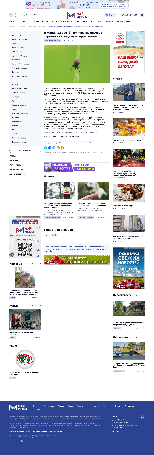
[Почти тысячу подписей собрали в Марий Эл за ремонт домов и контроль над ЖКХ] (129, 92)
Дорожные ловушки (20, 142)
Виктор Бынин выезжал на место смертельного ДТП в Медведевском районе (129, 324)
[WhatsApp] (58, 147)
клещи (47, 143)
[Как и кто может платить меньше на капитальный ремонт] (129, 223)
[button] (39, 264)
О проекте (129, 406)
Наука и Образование (20, 64)
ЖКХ (13, 80)
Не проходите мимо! (20, 88)
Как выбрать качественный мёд (127, 140)
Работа (54, 21)
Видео (45, 21)
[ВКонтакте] (49, 147)
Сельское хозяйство (20, 113)
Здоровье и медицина (20, 56)
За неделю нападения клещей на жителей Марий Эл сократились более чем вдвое (58, 206)
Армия (14, 43)
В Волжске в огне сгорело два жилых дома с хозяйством (126, 366)
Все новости (17, 35)
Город (12, 337)
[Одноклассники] (62, 147)
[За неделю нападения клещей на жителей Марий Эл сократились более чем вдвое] (59, 190)
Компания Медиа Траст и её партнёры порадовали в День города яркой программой (125, 173)
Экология (15, 117)
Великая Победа (18, 93)
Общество (16, 60)
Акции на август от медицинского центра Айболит (24, 373)
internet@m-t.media (121, 423)
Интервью (14, 160)
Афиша (13, 305)
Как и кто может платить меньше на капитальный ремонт (128, 238)
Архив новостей (17, 174)
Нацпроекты (17, 121)
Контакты (116, 416)
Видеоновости (16, 169)
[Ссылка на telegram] (15, 15)
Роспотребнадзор (77, 143)
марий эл (90, 143)
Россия (14, 109)
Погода (15, 84)
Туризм (14, 134)
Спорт (14, 101)
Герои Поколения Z (19, 39)
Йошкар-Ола (17, 52)
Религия (15, 126)
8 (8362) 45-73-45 (120, 420)
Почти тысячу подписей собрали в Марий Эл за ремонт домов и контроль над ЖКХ (128, 107)
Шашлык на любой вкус (123, 206)
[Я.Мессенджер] (45, 147)
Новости (12, 21)
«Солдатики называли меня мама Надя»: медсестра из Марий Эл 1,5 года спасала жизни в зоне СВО (24, 292)
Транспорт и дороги (20, 68)
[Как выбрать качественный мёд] (129, 127)
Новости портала (19, 105)
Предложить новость (25, 150)
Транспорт (107, 406)
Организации (48, 406)
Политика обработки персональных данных (28, 431)
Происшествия (18, 47)
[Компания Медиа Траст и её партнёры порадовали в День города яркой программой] (129, 157)
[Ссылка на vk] (11, 15)
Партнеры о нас (56, 431)
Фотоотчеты (15, 165)
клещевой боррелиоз (60, 143)
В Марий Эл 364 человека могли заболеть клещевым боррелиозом (92, 205)
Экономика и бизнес (20, 76)
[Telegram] (54, 147)
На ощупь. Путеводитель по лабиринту (21, 333)
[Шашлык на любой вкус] (129, 192)
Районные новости (19, 138)
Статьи (12, 156)
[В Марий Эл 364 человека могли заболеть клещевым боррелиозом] (93, 190)
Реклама (36, 409)
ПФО (13, 130)
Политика (15, 72)
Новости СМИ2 (50, 235)
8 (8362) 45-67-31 (82, 249)
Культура (15, 97)
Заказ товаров (93, 406)
